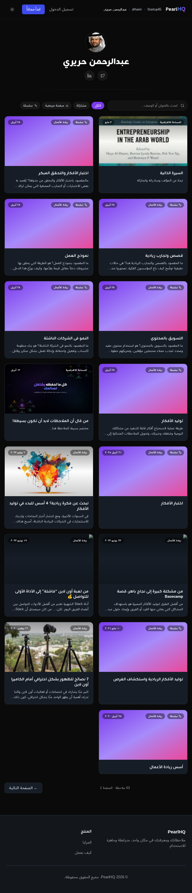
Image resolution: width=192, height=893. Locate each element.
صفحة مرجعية (54, 105)
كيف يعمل (83, 852)
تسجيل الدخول (61, 9)
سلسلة (28, 105)
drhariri (137, 9)
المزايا (87, 842)
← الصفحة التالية (23, 788)
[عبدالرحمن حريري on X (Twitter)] (103, 76)
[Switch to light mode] (12, 9)
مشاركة (81, 105)
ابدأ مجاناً (33, 9)
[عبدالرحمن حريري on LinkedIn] (89, 76)
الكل (98, 105)
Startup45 (154, 9)
